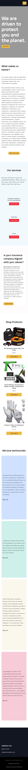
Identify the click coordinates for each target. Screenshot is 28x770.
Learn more (8, 303)
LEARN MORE (14, 203)
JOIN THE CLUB (14, 153)
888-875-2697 (5, 749)
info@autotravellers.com (8, 752)
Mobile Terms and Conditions (14, 766)
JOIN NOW (6, 46)
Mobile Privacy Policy (14, 763)
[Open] (24, 3)
